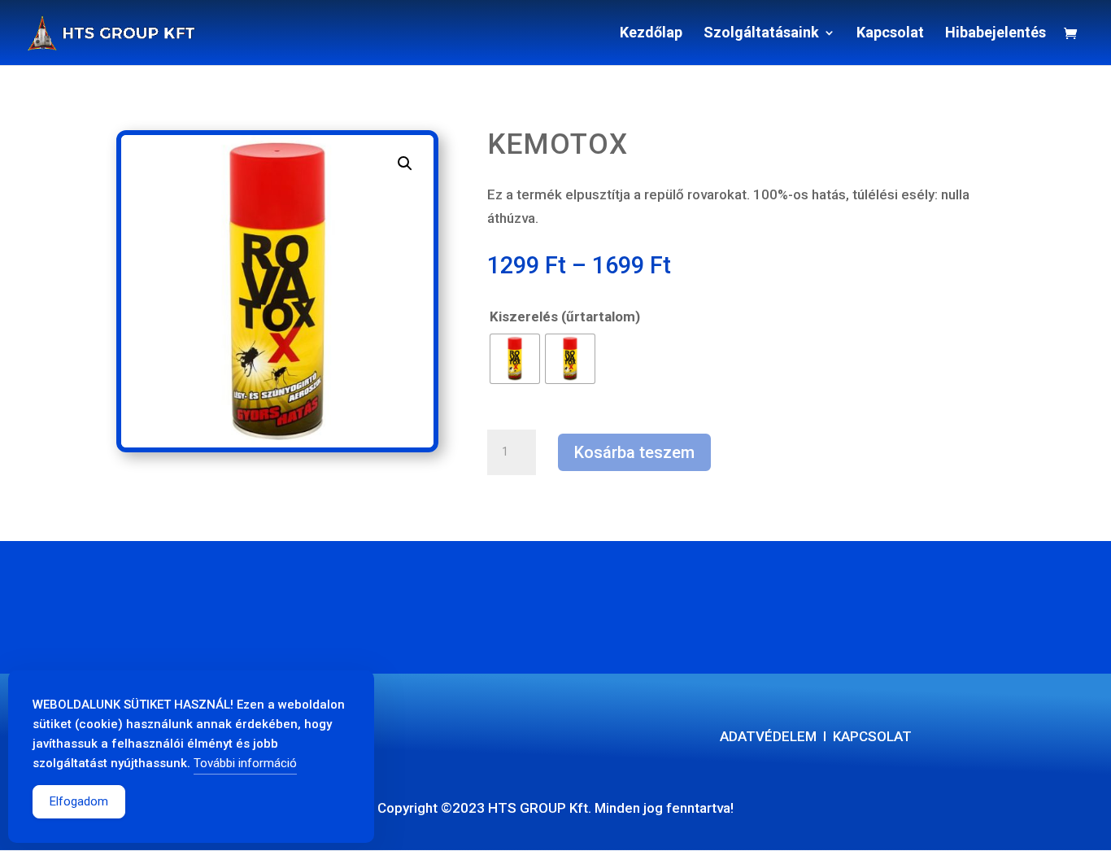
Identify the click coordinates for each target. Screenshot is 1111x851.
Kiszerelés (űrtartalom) (565, 316)
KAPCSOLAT (872, 736)
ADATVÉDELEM (768, 736)
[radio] (514, 358)
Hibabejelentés (995, 34)
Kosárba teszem (634, 452)
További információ (245, 763)
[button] (405, 163)
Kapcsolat (890, 34)
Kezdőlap (651, 34)
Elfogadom (79, 801)
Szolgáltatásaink (761, 34)
